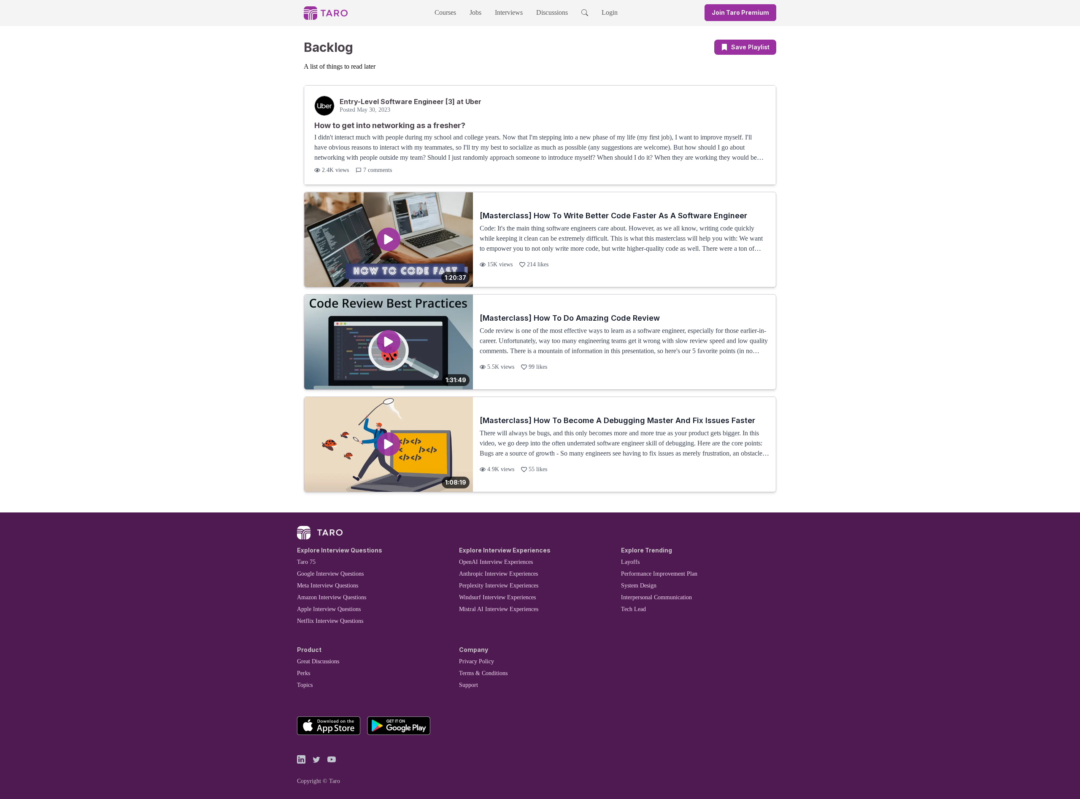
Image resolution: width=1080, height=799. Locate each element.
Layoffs (630, 562)
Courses (445, 12)
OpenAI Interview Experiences (496, 562)
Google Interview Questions (330, 574)
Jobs (475, 12)
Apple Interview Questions (329, 609)
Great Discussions (318, 661)
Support (468, 685)
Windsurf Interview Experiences (497, 597)
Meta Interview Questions (327, 585)
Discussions (552, 12)
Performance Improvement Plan (659, 574)
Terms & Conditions (483, 673)
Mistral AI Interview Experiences (498, 609)
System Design (638, 585)
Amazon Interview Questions (331, 597)
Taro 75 (306, 562)
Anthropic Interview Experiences (498, 574)
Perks (303, 673)
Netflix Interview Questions (330, 621)
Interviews (509, 12)
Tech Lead (633, 609)
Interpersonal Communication (656, 597)
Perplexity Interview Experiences (498, 585)
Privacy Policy (476, 661)
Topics (305, 685)
